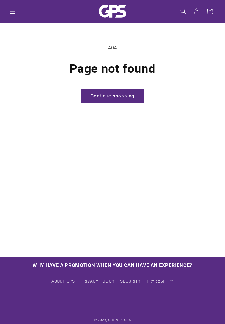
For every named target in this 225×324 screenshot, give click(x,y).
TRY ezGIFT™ (160, 281)
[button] (12, 11)
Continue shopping (113, 96)
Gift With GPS (119, 320)
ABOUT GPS (63, 281)
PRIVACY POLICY (97, 281)
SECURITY (130, 281)
